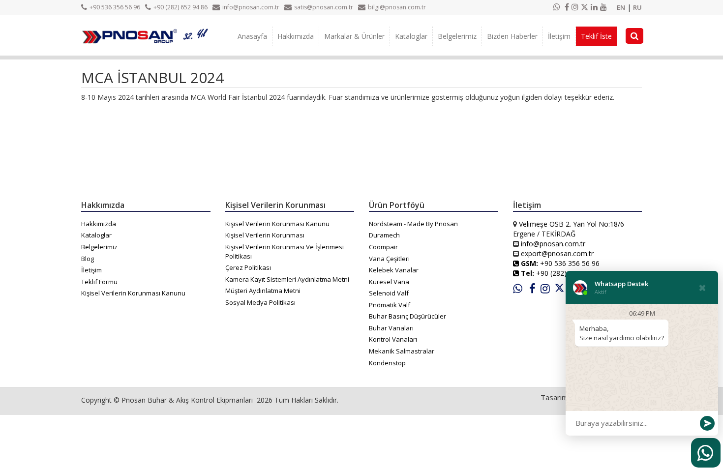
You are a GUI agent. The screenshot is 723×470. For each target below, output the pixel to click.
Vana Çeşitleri (389, 258)
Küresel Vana (389, 281)
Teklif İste (596, 36)
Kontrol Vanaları (393, 339)
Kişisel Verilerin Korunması (264, 235)
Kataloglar (411, 36)
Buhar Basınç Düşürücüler (407, 316)
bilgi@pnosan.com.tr (397, 7)
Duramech (384, 235)
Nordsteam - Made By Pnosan (413, 223)
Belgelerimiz (457, 36)
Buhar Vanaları (391, 327)
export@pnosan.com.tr (557, 253)
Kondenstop (387, 362)
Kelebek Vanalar (394, 269)
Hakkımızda (295, 36)
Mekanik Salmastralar (401, 351)
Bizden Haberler (512, 36)
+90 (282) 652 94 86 (180, 7)
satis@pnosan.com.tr (323, 7)
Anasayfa (252, 36)
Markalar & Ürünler (354, 36)
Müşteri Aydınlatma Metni (263, 290)
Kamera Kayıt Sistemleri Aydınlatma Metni (287, 279)
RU (637, 7)
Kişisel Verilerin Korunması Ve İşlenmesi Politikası (284, 251)
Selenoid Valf (389, 293)
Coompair (383, 246)
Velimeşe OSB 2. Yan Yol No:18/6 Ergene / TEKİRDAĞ (568, 228)
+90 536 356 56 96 (115, 7)
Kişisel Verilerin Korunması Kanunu (133, 293)
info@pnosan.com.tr (250, 7)
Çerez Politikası (248, 267)
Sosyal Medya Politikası (260, 302)
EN (621, 7)
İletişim (559, 36)
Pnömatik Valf (389, 304)
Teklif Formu (99, 281)
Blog (87, 258)
